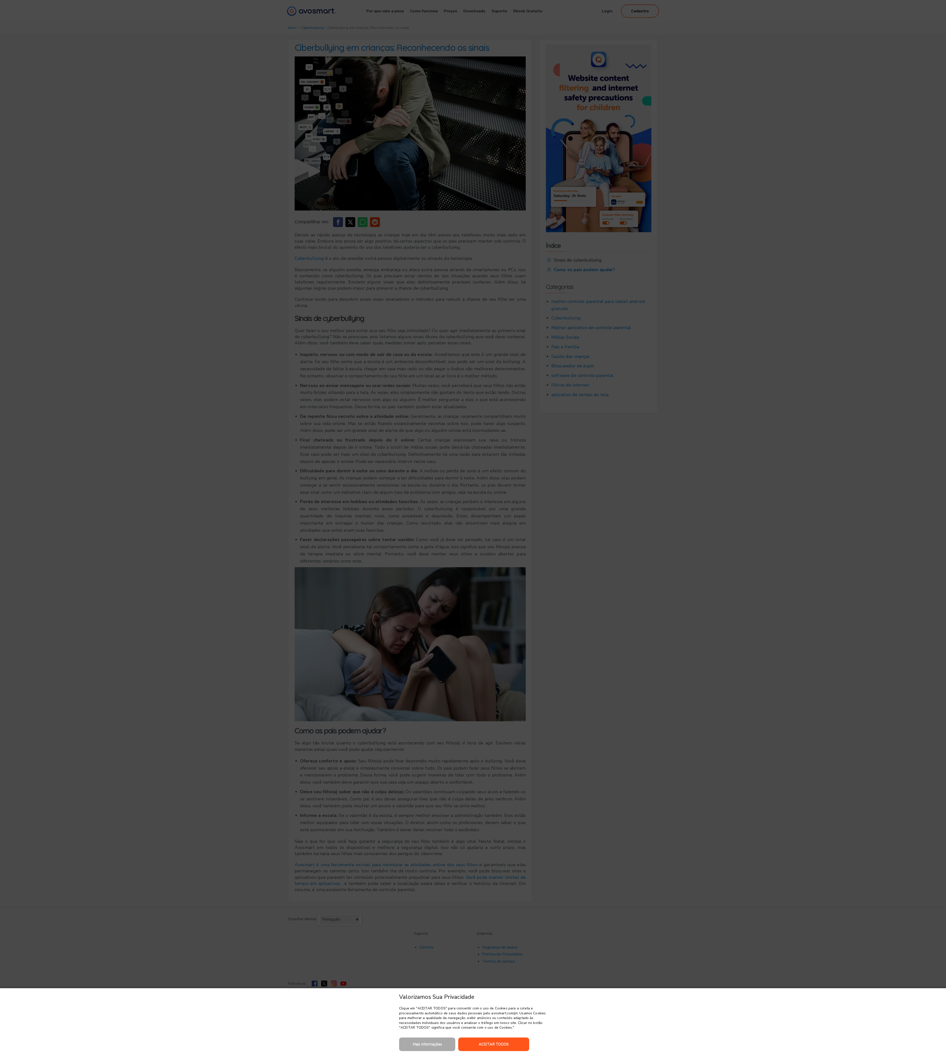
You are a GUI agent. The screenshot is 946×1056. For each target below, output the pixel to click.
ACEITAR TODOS (494, 1044)
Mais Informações (427, 1044)
